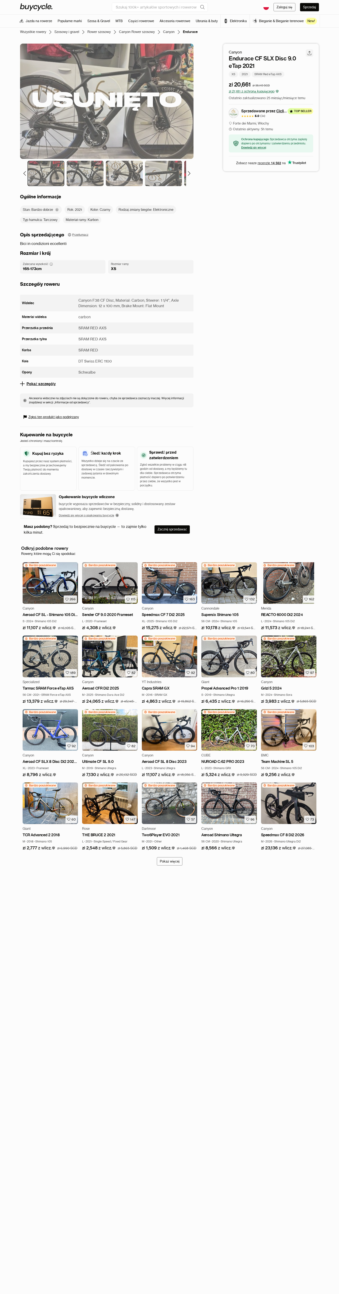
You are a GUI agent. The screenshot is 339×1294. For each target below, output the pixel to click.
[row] (40, 565)
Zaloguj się (284, 7)
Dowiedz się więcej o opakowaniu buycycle (86, 515)
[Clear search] (202, 7)
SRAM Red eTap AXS (268, 74)
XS (233, 74)
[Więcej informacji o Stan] (57, 210)
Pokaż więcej (169, 861)
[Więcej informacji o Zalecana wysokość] (51, 264)
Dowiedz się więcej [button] (253, 147)
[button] (39, 628)
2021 (245, 74)
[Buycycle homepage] (36, 7)
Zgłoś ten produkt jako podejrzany (53, 417)
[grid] (40, 565)
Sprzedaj (309, 7)
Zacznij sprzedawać (172, 529)
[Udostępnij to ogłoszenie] (309, 53)
